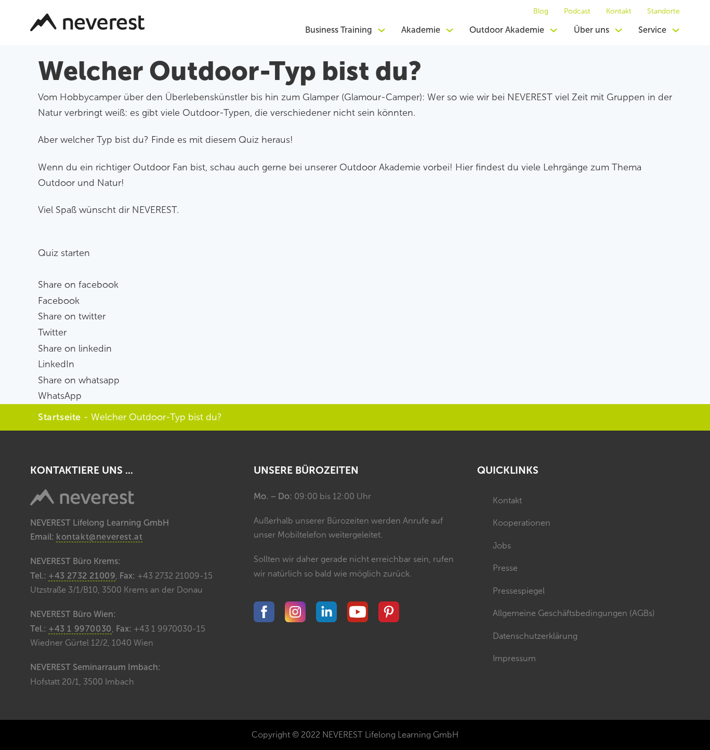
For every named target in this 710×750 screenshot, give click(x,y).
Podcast (577, 11)
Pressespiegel (519, 591)
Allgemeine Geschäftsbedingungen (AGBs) (574, 613)
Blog (540, 11)
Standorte (663, 11)
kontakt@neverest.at (99, 537)
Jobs (502, 546)
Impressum (514, 658)
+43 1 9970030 (80, 629)
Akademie (420, 30)
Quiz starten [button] (64, 253)
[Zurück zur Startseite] (87, 22)
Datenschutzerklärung (535, 636)
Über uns (591, 30)
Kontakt (619, 11)
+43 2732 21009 (81, 576)
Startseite (59, 417)
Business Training (338, 30)
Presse (505, 568)
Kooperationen (521, 523)
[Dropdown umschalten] (381, 30)
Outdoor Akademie (506, 30)
